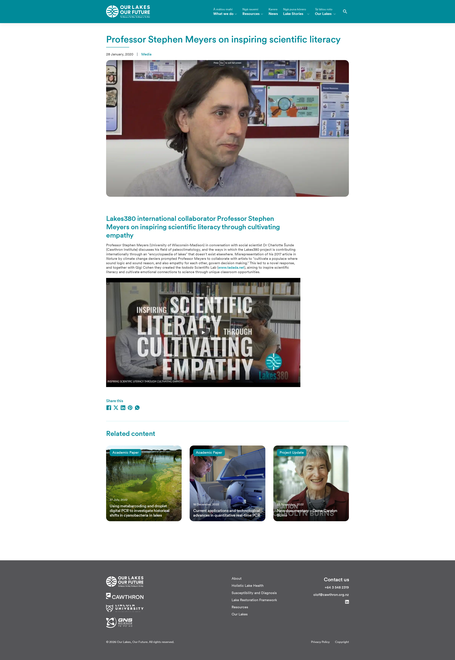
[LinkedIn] (123, 407)
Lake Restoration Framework (254, 600)
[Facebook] (108, 407)
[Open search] (345, 11)
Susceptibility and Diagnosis (254, 593)
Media (146, 54)
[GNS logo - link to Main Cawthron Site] (119, 622)
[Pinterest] (130, 407)
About (237, 578)
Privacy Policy (320, 642)
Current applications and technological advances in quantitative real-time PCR (226, 513)
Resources (240, 607)
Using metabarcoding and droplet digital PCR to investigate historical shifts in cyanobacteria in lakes (140, 510)
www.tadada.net (231, 267)
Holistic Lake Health (248, 585)
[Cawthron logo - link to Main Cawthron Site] (124, 581)
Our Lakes (240, 614)
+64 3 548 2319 (337, 587)
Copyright (342, 642)
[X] (116, 407)
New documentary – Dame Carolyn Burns (307, 513)
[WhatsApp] (137, 407)
